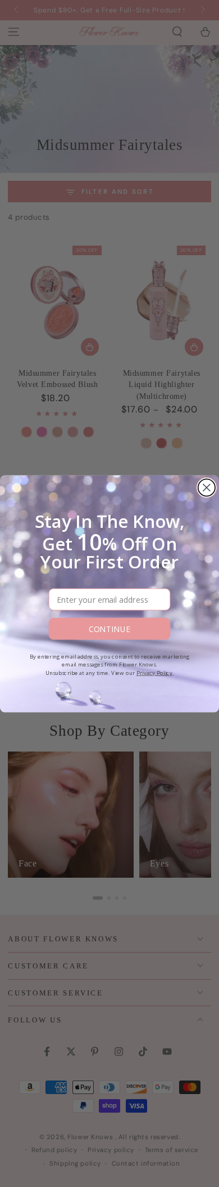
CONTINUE (109, 628)
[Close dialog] (206, 487)
